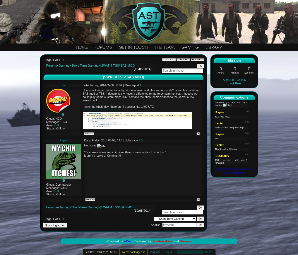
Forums (51, 65)
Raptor (64, 140)
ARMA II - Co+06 (234, 81)
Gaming (64, 65)
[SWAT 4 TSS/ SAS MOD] (117, 65)
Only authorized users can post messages (234, 170)
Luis (63, 85)
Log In (168, 252)
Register (155, 252)
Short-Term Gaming (85, 65)
